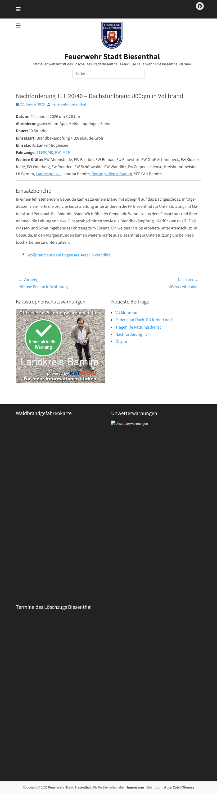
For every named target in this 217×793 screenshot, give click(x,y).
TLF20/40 (45, 152)
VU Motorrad (126, 312)
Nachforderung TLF (132, 334)
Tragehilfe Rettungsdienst (138, 327)
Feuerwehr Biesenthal (69, 104)
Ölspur (121, 341)
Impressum (135, 787)
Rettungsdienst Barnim (112, 174)
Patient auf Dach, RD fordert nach (144, 319)
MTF (66, 152)
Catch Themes (183, 787)
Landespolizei (48, 174)
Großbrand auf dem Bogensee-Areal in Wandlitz (68, 255)
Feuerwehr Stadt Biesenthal (112, 56)
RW (58, 152)
